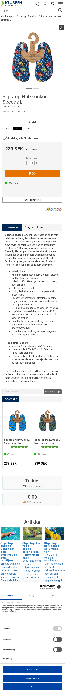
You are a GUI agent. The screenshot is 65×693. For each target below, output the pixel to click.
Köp (32, 173)
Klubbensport (8, 16)
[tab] (12, 227)
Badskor (32, 16)
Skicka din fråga (52, 392)
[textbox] (23, 392)
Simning (21, 16)
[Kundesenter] (37, 3)
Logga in (45, 3)
